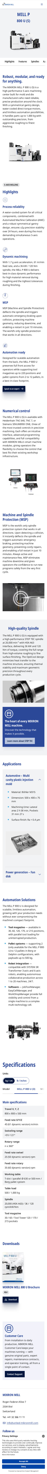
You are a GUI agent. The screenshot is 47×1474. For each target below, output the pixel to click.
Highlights (9, 61)
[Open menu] (41, 4)
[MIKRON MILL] (8, 4)
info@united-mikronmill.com (22, 1422)
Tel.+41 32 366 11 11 (14, 1417)
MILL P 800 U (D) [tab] (26, 1089)
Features (23, 61)
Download (12, 1299)
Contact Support (14, 1374)
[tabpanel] (23, 1162)
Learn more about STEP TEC (20, 740)
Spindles (35, 61)
